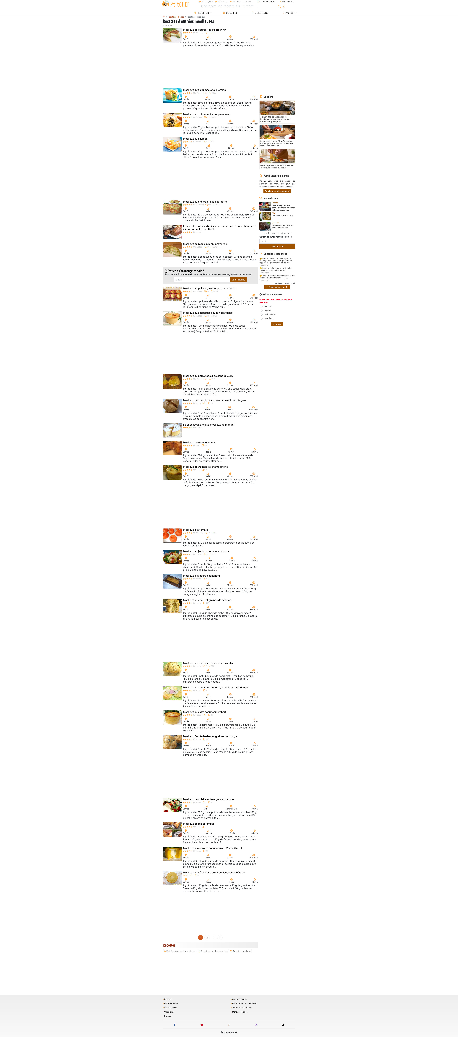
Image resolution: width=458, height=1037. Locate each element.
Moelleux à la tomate (195, 529)
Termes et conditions (241, 1007)
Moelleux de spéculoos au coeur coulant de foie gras (214, 400)
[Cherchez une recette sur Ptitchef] (279, 6)
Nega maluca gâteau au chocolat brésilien (282, 226)
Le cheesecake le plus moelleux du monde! (208, 424)
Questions (261, 13)
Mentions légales (239, 1012)
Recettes (202, 13)
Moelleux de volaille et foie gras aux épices (208, 799)
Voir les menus (272, 233)
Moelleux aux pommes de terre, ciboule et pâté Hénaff (215, 687)
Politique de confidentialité (244, 1003)
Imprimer (287, 233)
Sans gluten (208, 1)
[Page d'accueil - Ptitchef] (164, 17)
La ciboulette (269, 314)
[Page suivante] (213, 937)
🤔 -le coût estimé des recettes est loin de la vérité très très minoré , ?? (277, 277)
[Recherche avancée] (284, 6)
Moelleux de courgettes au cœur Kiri (204, 29)
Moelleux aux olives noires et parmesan (206, 114)
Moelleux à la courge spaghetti (201, 575)
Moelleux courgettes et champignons (205, 466)
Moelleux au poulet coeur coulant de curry (208, 375)
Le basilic (267, 306)
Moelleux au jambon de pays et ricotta (206, 551)
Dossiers (231, 13)
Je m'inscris (238, 279)
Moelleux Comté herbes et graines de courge (210, 736)
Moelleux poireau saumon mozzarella (205, 243)
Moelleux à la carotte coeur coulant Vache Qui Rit (212, 848)
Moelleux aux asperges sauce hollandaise (208, 312)
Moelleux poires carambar (198, 823)
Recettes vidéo (171, 1003)
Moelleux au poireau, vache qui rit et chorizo (209, 288)
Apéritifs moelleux (242, 951)
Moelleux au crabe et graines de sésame (207, 600)
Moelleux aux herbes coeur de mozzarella (208, 663)
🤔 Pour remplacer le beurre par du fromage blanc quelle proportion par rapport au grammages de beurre (275, 261)
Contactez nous (239, 999)
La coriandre (269, 318)
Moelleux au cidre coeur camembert (204, 711)
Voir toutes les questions (284, 283)
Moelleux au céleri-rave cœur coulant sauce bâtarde (214, 872)
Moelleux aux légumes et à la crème (204, 89)
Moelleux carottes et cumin (199, 442)
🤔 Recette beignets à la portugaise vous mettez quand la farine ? (275, 269)
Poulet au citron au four (282, 216)
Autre (289, 13)
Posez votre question (278, 287)
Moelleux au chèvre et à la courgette (205, 201)
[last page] (220, 937)
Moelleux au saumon (195, 138)
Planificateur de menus (276, 191)
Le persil (267, 310)
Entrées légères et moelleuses (181, 951)
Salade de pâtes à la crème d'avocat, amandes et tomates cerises (283, 207)
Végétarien (223, 1)
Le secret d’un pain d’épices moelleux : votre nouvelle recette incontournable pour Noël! (219, 228)
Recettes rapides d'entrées (214, 951)
